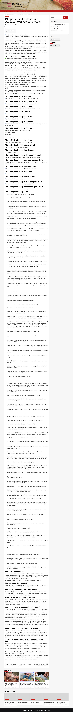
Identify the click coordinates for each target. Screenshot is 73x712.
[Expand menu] (39, 11)
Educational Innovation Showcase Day (58, 24)
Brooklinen (9, 245)
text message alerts (11, 48)
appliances (21, 486)
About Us (36, 11)
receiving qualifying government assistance (37, 621)
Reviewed (40, 41)
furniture (13, 559)
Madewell (9, 409)
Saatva (8, 481)
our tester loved (26, 211)
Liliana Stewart (8, 24)
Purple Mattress (10, 472)
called (8, 504)
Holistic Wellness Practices (56, 26)
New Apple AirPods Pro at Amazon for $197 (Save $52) (18, 60)
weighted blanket (37, 335)
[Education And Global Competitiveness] (62, 697)
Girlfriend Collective (11, 316)
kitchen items (22, 559)
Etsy (8, 307)
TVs (18, 486)
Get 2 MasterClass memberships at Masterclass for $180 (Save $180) (21, 70)
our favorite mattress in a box (28, 535)
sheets (33, 467)
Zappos (8, 567)
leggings (44, 545)
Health (16, 11)
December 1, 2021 (14, 24)
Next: (37, 664)
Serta (8, 490)
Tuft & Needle (10, 535)
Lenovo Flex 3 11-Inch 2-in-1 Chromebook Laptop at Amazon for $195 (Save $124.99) (25, 93)
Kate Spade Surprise (11, 383)
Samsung (9, 486)
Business (6, 11)
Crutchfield (9, 295)
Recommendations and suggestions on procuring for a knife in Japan (41, 684)
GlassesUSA (9, 321)
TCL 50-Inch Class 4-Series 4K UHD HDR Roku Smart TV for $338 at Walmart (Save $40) (25, 78)
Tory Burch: (9, 531)
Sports (25, 11)
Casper (8, 261)
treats (10, 285)
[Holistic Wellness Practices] (23, 697)
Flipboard (20, 657)
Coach (8, 264)
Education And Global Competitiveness (58, 32)
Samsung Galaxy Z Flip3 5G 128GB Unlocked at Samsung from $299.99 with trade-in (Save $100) (26, 76)
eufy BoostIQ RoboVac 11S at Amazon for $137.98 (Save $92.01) (20, 72)
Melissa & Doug (10, 416)
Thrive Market (10, 528)
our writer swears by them (38, 318)
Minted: (8, 424)
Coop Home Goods (11, 276)
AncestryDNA (10, 211)
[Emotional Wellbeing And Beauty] (49, 697)
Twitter (6, 657)
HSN (8, 366)
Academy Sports (10, 197)
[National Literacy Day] (36, 697)
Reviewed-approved (23, 321)
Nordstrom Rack (10, 446)
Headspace (9, 350)
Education (12, 11)
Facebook (45, 655)
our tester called (41, 256)
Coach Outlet (10, 270)
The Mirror (9, 427)
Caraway (9, 256)
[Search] (68, 11)
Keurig (8, 390)
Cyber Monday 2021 (9, 40)
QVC (8, 476)
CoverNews (43, 710)
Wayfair (8, 558)
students (17, 621)
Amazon (31, 50)
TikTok (14, 657)
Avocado (9, 222)
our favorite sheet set (24, 245)
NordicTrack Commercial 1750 (19, 453)
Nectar (8, 432)
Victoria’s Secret (10, 545)
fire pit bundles (38, 504)
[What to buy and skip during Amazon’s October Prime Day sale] (27, 677)
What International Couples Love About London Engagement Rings (11, 684)
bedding (17, 559)
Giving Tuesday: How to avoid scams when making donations (28, 580)
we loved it (37, 371)
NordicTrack (9, 451)
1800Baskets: (10, 194)
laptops (25, 486)
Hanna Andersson (11, 345)
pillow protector (33, 245)
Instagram (11, 657)
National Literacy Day (55, 28)
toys (8, 285)
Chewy (8, 283)
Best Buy (35, 50)
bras (41, 545)
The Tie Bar (9, 523)
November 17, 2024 (13, 687)
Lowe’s (8, 399)
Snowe (8, 498)
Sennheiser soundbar (23, 295)
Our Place (15, 610)
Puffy (8, 465)
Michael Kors (10, 420)
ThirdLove (9, 517)
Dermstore (9, 300)
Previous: (15, 664)
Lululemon (23, 52)
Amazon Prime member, (20, 619)
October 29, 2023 (43, 687)
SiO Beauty (9, 495)
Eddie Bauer (9, 304)
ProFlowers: (9, 462)
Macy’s (8, 404)
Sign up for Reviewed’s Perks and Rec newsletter (32, 651)
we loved (43, 335)
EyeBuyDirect (10, 311)
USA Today (9, 540)
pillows (29, 467)
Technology (30, 11)
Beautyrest (9, 228)
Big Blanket (9, 239)
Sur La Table (9, 509)
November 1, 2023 (28, 687)
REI (13, 52)
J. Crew (8, 376)
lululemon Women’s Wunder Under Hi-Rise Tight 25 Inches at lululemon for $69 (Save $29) (25, 67)
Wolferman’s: (10, 563)
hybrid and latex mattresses (32, 223)
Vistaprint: (9, 551)
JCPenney (9, 380)
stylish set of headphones (16, 235)
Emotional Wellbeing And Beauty (57, 30)
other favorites (44, 245)
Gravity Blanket (10, 335)
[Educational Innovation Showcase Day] (10, 697)
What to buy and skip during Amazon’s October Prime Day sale (26, 684)
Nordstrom (9, 441)
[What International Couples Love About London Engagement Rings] (11, 677)
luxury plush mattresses (28, 225)
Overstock (9, 457)
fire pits (29, 502)
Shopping (21, 11)
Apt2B (8, 216)
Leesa (8, 395)
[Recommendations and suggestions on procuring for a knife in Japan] (42, 677)
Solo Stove (17, 52)
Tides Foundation (43, 385)
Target (39, 50)
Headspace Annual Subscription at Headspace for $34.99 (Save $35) (21, 82)
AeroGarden (9, 201)
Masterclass (9, 413)
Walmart (44, 50)
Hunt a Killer (9, 371)
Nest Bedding (10, 437)
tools (40, 399)
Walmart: (9, 554)
